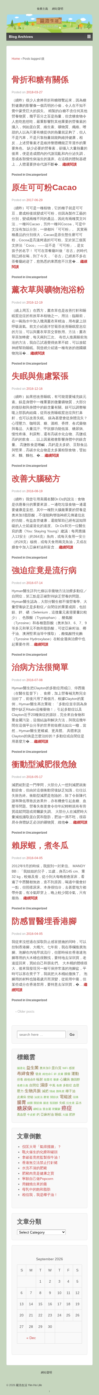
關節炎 (54, 1097)
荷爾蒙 (56, 1109)
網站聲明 (57, 8)
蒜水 (79, 1102)
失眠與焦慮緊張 (40, 376)
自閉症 (34, 1085)
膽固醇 (75, 1079)
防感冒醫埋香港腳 (44, 921)
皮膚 (60, 1073)
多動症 (67, 1085)
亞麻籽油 (47, 1114)
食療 (59, 1085)
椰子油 (70, 1091)
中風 (52, 1085)
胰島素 (60, 1091)
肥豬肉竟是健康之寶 (38, 1173)
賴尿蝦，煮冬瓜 (40, 845)
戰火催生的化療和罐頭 (40, 1152)
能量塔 (48, 1079)
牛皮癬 (31, 1114)
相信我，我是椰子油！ (40, 1195)
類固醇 (54, 1102)
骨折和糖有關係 (40, 79)
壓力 (20, 1091)
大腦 (65, 1114)
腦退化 (21, 1068)
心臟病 (65, 1079)
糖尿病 (24, 1108)
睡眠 (58, 1114)
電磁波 (66, 1096)
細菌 (30, 1102)
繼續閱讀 (69, 164)
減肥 (45, 1091)
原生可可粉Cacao (44, 187)
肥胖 (72, 1114)
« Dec (31, 1338)
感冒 (72, 1068)
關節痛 (38, 1102)
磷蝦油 (37, 1109)
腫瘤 (67, 1073)
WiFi (65, 1068)
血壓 (76, 1085)
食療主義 (42, 8)
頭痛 (75, 1097)
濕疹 (44, 1085)
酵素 (46, 1097)
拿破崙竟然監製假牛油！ (41, 1157)
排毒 (20, 1079)
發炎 (38, 1073)
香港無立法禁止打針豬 (40, 1163)
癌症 (66, 1108)
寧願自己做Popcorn (37, 1179)
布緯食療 (25, 1073)
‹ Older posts (25, 1011)
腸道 (46, 1102)
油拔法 (38, 1097)
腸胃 (21, 1102)
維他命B (29, 1079)
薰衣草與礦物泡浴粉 (48, 289)
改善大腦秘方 (36, 478)
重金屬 (47, 1109)
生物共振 (33, 1091)
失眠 (62, 1102)
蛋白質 (56, 1068)
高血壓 (21, 1114)
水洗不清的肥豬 (34, 1168)
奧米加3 (45, 1068)
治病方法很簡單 (40, 667)
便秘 (30, 1097)
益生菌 (32, 1068)
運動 (75, 1073)
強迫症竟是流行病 (44, 570)
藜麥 (56, 1079)
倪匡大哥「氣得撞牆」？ (41, 1147)
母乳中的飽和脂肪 (36, 1189)
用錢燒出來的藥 (34, 1184)
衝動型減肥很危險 (44, 764)
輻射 (39, 1079)
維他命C (47, 1073)
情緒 (52, 1091)
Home (16, 59)
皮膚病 (21, 1097)
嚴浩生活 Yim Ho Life (28, 1385)
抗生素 (70, 1102)
